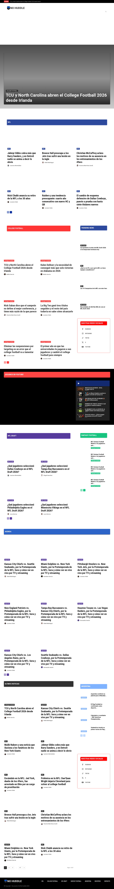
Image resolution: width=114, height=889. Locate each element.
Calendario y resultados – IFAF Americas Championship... (98, 717)
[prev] (60, 1)
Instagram (88, 333)
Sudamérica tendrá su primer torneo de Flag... (98, 728)
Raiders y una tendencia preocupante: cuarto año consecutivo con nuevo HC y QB (56, 200)
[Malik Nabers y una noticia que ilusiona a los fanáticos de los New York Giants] (20, 734)
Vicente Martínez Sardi (86, 165)
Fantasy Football (95, 448)
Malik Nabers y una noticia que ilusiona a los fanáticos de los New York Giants (19, 747)
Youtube (87, 347)
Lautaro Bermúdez (15, 165)
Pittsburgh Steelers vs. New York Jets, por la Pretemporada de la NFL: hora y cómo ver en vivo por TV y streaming (92, 568)
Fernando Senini (85, 620)
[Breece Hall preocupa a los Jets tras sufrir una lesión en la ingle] (57, 139)
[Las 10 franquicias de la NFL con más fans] (93, 280)
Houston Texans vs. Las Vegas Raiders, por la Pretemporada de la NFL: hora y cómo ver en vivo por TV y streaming (92, 612)
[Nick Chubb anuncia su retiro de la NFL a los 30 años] (22, 181)
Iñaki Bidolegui (49, 162)
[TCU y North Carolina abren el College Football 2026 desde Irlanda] (57, 78)
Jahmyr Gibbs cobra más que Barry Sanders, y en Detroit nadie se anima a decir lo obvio (21, 158)
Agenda (7, 559)
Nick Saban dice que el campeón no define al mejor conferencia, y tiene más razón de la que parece (20, 308)
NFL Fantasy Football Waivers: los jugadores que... (98, 443)
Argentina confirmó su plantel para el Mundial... (99, 695)
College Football (12, 90)
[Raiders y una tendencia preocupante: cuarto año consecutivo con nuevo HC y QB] (57, 181)
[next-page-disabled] (84, 735)
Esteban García (48, 576)
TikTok (87, 338)
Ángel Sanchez (48, 475)
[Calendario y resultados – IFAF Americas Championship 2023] (85, 717)
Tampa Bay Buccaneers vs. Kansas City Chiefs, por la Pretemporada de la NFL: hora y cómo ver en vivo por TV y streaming (56, 613)
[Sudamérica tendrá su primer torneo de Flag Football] (85, 729)
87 (20, 867)
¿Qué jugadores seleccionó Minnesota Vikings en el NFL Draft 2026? (55, 507)
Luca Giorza (13, 514)
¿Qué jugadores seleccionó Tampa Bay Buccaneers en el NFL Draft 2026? (55, 468)
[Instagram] (82, 333)
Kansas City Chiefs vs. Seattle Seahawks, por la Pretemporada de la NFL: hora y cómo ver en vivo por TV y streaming (20, 568)
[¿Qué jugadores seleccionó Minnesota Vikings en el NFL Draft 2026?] (55, 490)
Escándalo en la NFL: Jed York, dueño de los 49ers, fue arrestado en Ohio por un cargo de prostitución (19, 783)
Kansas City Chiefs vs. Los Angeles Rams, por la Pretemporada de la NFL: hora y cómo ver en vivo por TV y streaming (20, 660)
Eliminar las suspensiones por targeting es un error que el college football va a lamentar (18, 349)
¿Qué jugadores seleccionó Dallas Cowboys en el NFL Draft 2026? (20, 468)
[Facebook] (82, 329)
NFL (9, 148)
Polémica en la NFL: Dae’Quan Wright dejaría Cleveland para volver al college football (55, 781)
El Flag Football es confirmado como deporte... (96, 706)
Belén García (10, 274)
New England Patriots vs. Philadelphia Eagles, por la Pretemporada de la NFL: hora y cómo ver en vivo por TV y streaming (20, 613)
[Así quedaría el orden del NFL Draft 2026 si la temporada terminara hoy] (93, 239)
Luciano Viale (14, 202)
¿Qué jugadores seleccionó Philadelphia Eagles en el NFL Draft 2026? (20, 507)
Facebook (88, 329)
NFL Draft (83, 245)
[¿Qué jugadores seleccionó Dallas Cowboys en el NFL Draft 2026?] (21, 452)
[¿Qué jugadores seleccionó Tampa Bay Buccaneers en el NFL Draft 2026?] (55, 452)
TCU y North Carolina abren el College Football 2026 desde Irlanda (25, 1)
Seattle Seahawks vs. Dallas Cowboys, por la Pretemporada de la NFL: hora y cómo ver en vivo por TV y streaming (56, 659)
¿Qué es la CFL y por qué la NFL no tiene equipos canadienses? (93, 269)
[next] (63, 1)
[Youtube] (82, 347)
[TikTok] (82, 338)
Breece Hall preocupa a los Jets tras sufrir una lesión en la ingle (56, 156)
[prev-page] (8, 212)
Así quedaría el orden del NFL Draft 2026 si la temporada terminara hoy (93, 248)
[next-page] (11, 212)
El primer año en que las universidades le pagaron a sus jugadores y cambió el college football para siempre (56, 351)
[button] (105, 11)
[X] (82, 342)
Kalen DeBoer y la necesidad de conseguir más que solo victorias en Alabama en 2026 (57, 267)
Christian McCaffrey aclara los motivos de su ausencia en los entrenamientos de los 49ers (91, 158)
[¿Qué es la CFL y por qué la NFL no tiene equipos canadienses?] (93, 260)
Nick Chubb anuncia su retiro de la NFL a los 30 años (21, 197)
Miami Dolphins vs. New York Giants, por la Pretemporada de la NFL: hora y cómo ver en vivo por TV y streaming (56, 568)
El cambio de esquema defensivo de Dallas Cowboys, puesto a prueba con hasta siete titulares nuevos (91, 200)
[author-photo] (8, 165)
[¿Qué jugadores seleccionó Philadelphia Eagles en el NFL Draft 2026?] (21, 490)
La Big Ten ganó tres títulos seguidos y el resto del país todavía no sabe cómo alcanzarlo (57, 308)
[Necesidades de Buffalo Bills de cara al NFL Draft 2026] (93, 299)
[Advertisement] (57, 26)
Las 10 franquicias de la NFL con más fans (93, 288)
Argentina (83, 697)
